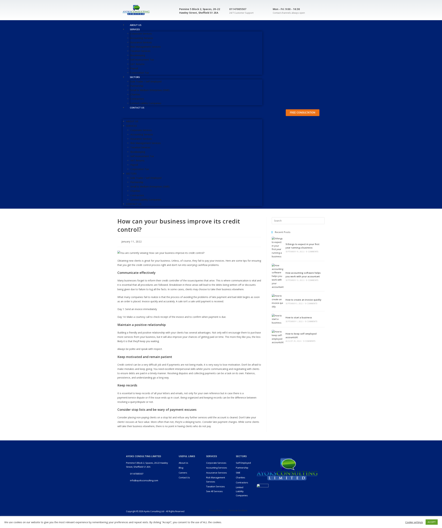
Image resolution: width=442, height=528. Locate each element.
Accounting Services (141, 38)
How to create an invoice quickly (303, 299)
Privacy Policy (215, 510)
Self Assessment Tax (142, 59)
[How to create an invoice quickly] (278, 301)
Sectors (135, 77)
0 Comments (312, 251)
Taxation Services (140, 51)
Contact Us (137, 107)
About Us (132, 121)
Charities (135, 94)
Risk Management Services (145, 46)
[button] (192, 114)
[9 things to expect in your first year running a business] (278, 247)
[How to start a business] (278, 319)
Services (135, 29)
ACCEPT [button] (432, 522)
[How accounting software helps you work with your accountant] (278, 276)
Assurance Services (141, 42)
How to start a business (299, 317)
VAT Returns (137, 64)
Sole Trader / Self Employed (145, 81)
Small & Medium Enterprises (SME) (150, 90)
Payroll (134, 68)
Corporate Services (141, 33)
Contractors (137, 98)
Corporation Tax (139, 169)
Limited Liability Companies (145, 199)
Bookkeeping (137, 55)
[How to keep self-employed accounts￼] (278, 337)
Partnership (136, 85)
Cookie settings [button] (414, 522)
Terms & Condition (238, 510)
